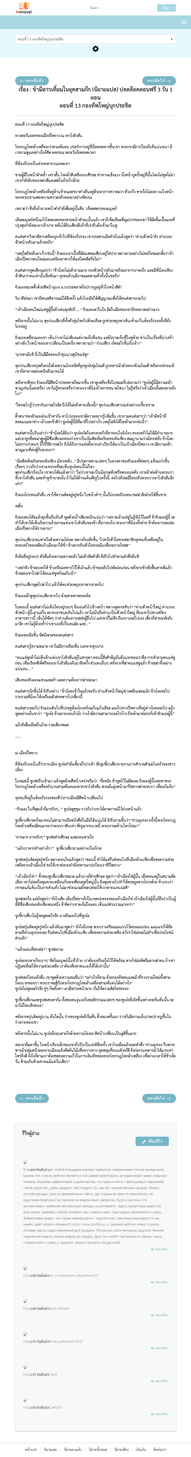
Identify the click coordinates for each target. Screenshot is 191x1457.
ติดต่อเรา (159, 1449)
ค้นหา (166, 8)
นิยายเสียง (121, 1449)
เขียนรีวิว (154, 1141)
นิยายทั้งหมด (98, 1449)
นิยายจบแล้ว (73, 1449)
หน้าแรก (31, 1449)
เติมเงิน (141, 1449)
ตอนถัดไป (156, 80)
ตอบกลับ (161, 1249)
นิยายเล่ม (50, 1449)
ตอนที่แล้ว (34, 80)
